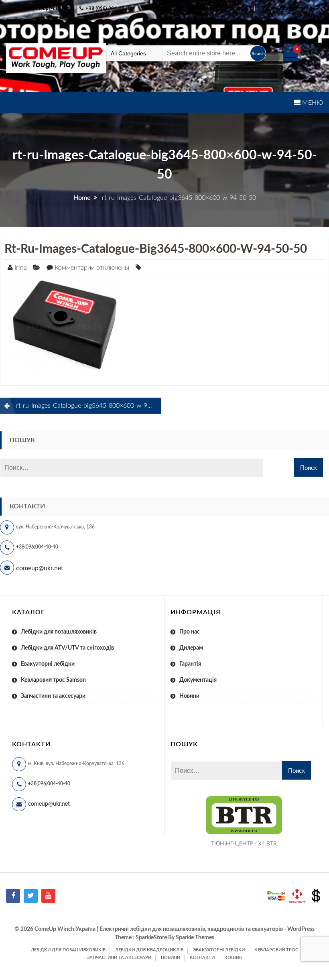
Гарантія (190, 664)
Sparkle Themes (195, 938)
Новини (189, 696)
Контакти (202, 957)
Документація (198, 680)
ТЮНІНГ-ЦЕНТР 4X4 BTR (244, 844)
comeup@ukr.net (49, 8)
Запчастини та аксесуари (53, 696)
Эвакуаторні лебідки (219, 950)
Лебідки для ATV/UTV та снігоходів (67, 648)
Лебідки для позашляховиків (59, 632)
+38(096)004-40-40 (37, 546)
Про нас (189, 632)
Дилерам (191, 648)
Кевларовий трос (276, 950)
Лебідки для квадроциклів (149, 950)
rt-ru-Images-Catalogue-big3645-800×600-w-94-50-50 (155, 249)
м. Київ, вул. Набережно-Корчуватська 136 (198, 8)
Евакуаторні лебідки (48, 664)
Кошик (233, 957)
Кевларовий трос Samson (53, 680)
